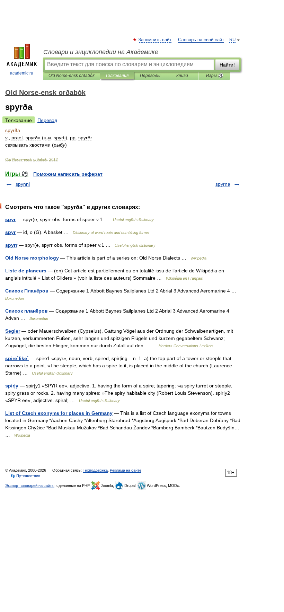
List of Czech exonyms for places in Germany (59, 413)
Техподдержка (95, 470)
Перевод (47, 120)
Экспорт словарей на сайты (29, 485)
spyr (10, 219)
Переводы (150, 75)
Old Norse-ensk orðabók (71, 75)
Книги (182, 75)
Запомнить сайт (155, 39)
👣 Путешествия (25, 476)
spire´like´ (17, 358)
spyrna (222, 184)
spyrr (11, 245)
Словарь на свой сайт (201, 39)
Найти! (227, 65)
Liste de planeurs (25, 270)
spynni (23, 184)
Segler (12, 331)
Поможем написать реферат (68, 174)
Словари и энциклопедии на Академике (100, 52)
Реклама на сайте (125, 470)
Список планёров (26, 311)
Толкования (116, 75)
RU (232, 39)
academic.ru (21, 73)
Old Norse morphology (32, 258)
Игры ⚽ (214, 75)
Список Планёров (26, 291)
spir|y (11, 385)
